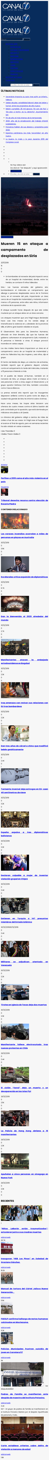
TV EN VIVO (10, 80)
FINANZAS (14, 74)
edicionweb (5, 1237)
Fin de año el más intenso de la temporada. (24, 118)
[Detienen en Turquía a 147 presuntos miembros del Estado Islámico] (15, 913)
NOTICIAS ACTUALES (14, 77)
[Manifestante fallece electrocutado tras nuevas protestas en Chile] (15, 1039)
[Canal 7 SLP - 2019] (16, 23)
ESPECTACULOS (16, 71)
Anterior (4, 464)
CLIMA (12, 65)
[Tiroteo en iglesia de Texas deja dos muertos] (15, 999)
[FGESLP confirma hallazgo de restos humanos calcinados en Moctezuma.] (7, 1313)
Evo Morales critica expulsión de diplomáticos (24, 577)
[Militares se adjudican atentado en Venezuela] (15, 956)
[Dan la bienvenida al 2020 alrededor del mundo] (15, 611)
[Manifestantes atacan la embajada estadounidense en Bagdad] (15, 654)
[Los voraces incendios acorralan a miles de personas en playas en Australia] (15, 528)
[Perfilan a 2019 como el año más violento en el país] (4, 473)
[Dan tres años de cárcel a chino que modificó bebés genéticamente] (15, 740)
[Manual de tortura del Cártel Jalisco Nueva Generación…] (7, 1283)
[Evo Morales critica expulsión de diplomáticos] (15, 571)
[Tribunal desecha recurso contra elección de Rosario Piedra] (4, 495)
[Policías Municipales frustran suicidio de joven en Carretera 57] (7, 1343)
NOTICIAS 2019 (11, 44)
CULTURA (14, 68)
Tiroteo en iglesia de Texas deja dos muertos (24, 1004)
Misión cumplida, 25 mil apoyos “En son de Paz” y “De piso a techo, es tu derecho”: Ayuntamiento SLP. (27, 112)
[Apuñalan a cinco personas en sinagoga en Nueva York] (15, 1169)
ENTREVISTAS (15, 47)
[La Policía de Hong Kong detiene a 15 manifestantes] (15, 1125)
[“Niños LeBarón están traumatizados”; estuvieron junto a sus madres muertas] (21, 1220)
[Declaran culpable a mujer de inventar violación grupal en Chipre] (15, 870)
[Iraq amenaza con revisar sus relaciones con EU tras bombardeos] (15, 697)
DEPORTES (14, 62)
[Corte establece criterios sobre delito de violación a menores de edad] (22, 1440)
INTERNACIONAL (16, 59)
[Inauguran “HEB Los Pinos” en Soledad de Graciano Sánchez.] (7, 1253)
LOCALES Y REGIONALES (19, 50)
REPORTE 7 (14, 53)
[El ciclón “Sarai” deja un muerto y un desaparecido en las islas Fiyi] (15, 1082)
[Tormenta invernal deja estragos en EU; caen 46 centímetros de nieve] (15, 783)
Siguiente (5, 487)
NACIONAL (14, 56)
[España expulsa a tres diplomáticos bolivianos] (15, 827)
